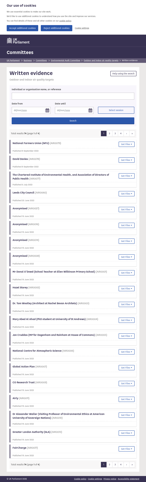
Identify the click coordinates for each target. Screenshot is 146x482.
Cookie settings (82, 28)
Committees (20, 52)
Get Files (125, 144)
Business (28, 60)
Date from (17, 103)
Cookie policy (80, 479)
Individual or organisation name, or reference (36, 89)
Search (73, 120)
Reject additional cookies (56, 28)
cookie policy (65, 21)
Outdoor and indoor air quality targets (101, 60)
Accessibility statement (128, 479)
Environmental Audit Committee (65, 60)
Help (123, 73)
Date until (60, 103)
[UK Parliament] (18, 40)
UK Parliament (13, 60)
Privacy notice (110, 479)
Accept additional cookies (22, 28)
